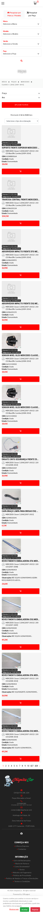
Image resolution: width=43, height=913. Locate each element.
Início (4, 82)
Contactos (22, 849)
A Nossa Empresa (22, 846)
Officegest (26, 894)
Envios (22, 870)
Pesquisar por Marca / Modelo (14, 14)
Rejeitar (35, 909)
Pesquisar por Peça (32, 14)
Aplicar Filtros (21, 105)
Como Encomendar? (22, 867)
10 (28, 766)
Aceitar (25, 909)
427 (32, 766)
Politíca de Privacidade (22, 875)
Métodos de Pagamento (22, 873)
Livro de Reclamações (22, 861)
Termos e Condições (22, 881)
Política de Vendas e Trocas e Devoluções (22, 878)
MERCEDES (25, 82)
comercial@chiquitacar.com (21, 810)
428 (36, 766)
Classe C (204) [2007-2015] (13, 85)
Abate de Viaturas (22, 864)
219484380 (21, 804)
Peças (13, 82)
